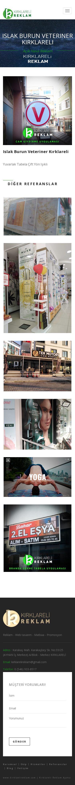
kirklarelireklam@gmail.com (29, 662)
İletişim (23, 768)
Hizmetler (38, 764)
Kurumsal (10, 764)
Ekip (24, 764)
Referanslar (58, 764)
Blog (10, 768)
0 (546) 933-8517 (25, 669)
